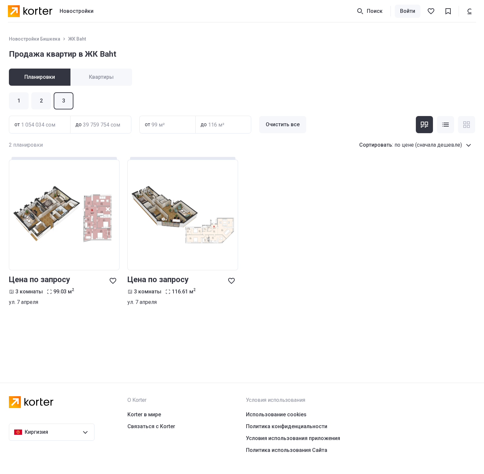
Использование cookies (276, 414)
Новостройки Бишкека (34, 39)
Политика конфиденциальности (286, 426)
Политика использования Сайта (286, 450)
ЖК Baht (77, 39)
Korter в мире (144, 414)
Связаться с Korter (151, 426)
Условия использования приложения (293, 438)
